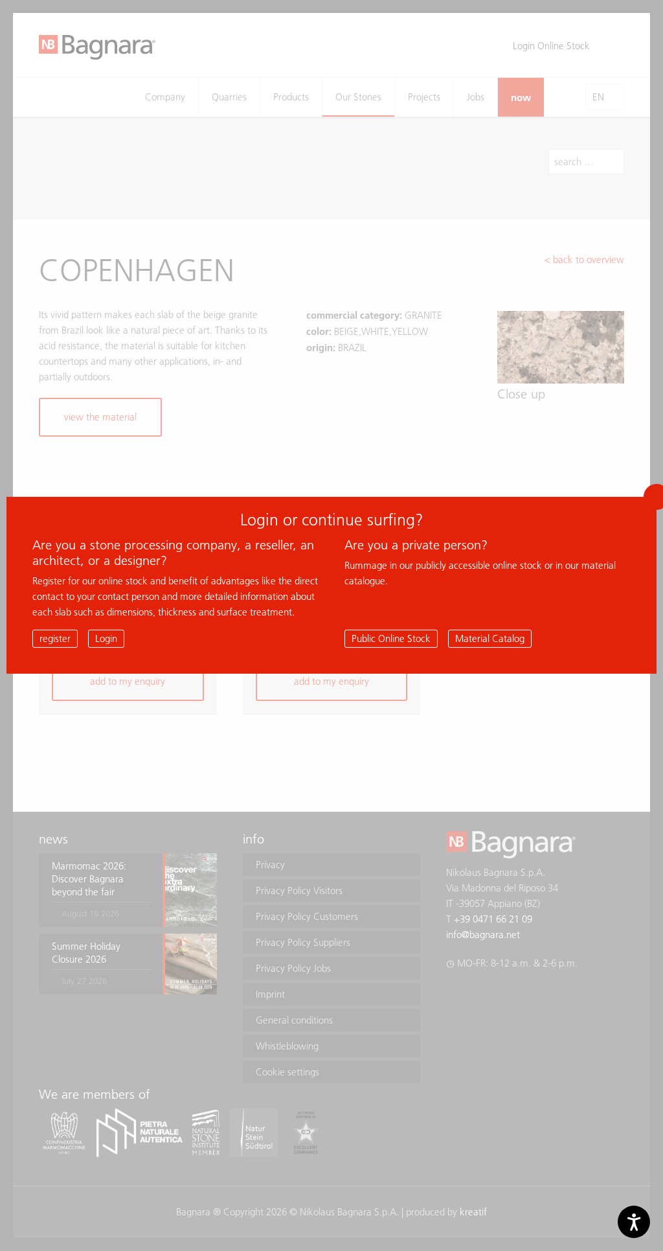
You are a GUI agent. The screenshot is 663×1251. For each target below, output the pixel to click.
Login (106, 638)
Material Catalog (489, 638)
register (55, 638)
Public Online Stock (391, 638)
